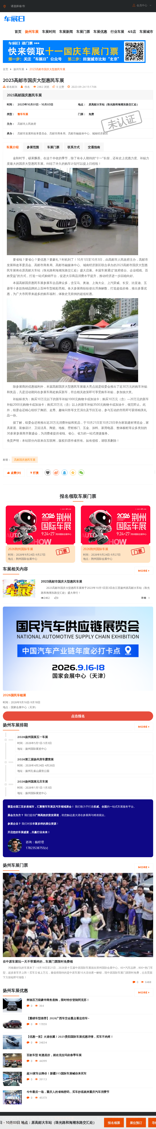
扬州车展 (32, 32)
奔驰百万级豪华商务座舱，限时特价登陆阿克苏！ (58, 1000)
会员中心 (142, 5)
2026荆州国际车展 (20, 549)
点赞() (15, 472)
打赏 (35, 472)
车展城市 (146, 32)
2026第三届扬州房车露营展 (35, 759)
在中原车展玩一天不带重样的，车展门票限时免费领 (38, 961)
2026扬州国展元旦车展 (32, 781)
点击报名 (78, 716)
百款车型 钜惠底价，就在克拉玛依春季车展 (54, 1055)
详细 (143, 597)
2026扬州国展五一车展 (32, 737)
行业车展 (117, 32)
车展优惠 (100, 32)
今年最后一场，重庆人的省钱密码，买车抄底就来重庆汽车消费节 (68, 1092)
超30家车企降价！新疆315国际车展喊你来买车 (57, 1073)
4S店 (132, 32)
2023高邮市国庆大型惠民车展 (61, 581)
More (143, 570)
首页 (18, 32)
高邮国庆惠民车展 (24, 459)
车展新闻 (66, 32)
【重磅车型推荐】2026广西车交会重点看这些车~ (58, 1018)
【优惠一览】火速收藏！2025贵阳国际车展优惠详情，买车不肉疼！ (70, 1036)
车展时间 (49, 32)
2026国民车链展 (14, 695)
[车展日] (14, 18)
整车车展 (23, 114)
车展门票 (83, 32)
